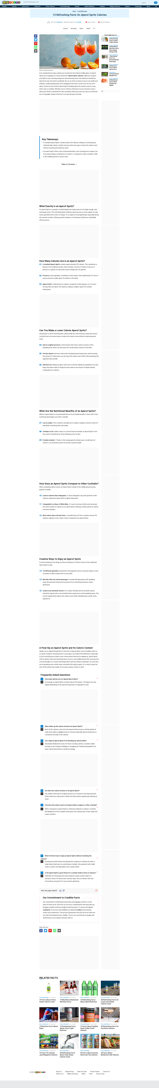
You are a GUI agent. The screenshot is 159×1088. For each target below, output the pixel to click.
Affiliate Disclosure (72, 1074)
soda (62, 353)
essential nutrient (57, 443)
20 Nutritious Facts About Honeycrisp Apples (113, 82)
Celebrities (37, 6)
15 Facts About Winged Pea (114, 74)
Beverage (73, 28)
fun (74, 662)
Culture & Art (25, 6)
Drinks (81, 28)
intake (71, 334)
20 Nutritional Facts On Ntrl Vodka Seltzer (113, 40)
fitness (68, 89)
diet (79, 434)
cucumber (46, 573)
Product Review (95, 1071)
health (93, 81)
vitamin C (52, 440)
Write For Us (59, 1074)
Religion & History (115, 6)
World (148, 6)
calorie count (77, 275)
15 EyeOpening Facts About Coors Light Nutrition (68, 1028)
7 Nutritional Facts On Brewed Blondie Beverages (114, 58)
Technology (138, 6)
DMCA (83, 1074)
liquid (87, 367)
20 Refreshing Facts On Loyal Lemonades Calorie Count (110, 1002)
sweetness (77, 217)
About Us (59, 1071)
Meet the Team (82, 1071)
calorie (75, 356)
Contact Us (106, 1071)
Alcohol (65, 28)
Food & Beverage (65, 6)
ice (51, 365)
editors (80, 910)
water (41, 215)
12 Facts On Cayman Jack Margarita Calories (48, 1054)
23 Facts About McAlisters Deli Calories (110, 1054)
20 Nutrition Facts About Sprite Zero (113, 67)
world (55, 86)
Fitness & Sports (50, 6)
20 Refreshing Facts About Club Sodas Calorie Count (67, 1055)
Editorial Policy (69, 1071)
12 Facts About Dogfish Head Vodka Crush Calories (89, 1028)
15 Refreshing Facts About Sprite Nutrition (88, 1001)
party (74, 94)
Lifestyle (102, 6)
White (63, 504)
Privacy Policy (100, 1074)
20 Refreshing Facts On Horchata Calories (110, 1027)
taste (65, 659)
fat (52, 431)
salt (62, 425)
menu (60, 664)
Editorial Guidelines (105, 22)
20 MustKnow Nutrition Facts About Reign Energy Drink (114, 49)
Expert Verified (91, 22)
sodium (49, 423)
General (77, 6)
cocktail (61, 209)
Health (88, 28)
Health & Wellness (89, 6)
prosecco (46, 269)
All (156, 6)
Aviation (14, 6)
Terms (91, 1074)
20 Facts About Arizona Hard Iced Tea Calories (89, 1054)
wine (50, 347)
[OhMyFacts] (12, 2)
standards (46, 910)
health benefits (80, 414)
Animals (4, 6)
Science (127, 6)
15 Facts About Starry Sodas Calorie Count (47, 1001)
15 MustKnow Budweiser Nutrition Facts (69, 1001)
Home (74, 11)
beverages (64, 579)
